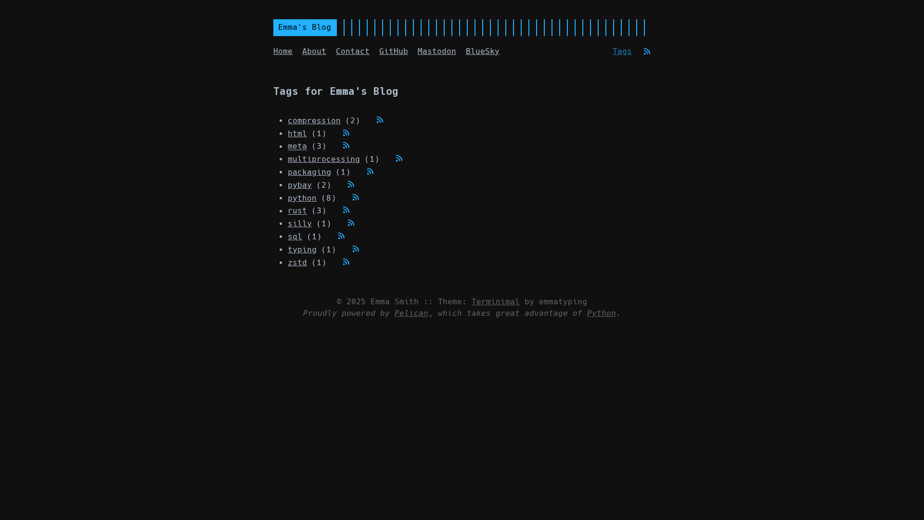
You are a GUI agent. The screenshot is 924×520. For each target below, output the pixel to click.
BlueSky (483, 51)
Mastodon (437, 51)
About (314, 51)
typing (302, 249)
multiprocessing (324, 159)
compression (314, 120)
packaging (309, 172)
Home (283, 51)
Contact (353, 51)
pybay (300, 185)
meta (297, 146)
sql (295, 236)
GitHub (393, 51)
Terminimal (496, 301)
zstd (297, 262)
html (297, 133)
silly (300, 223)
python (302, 198)
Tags (622, 51)
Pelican (411, 313)
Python (601, 313)
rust (297, 211)
